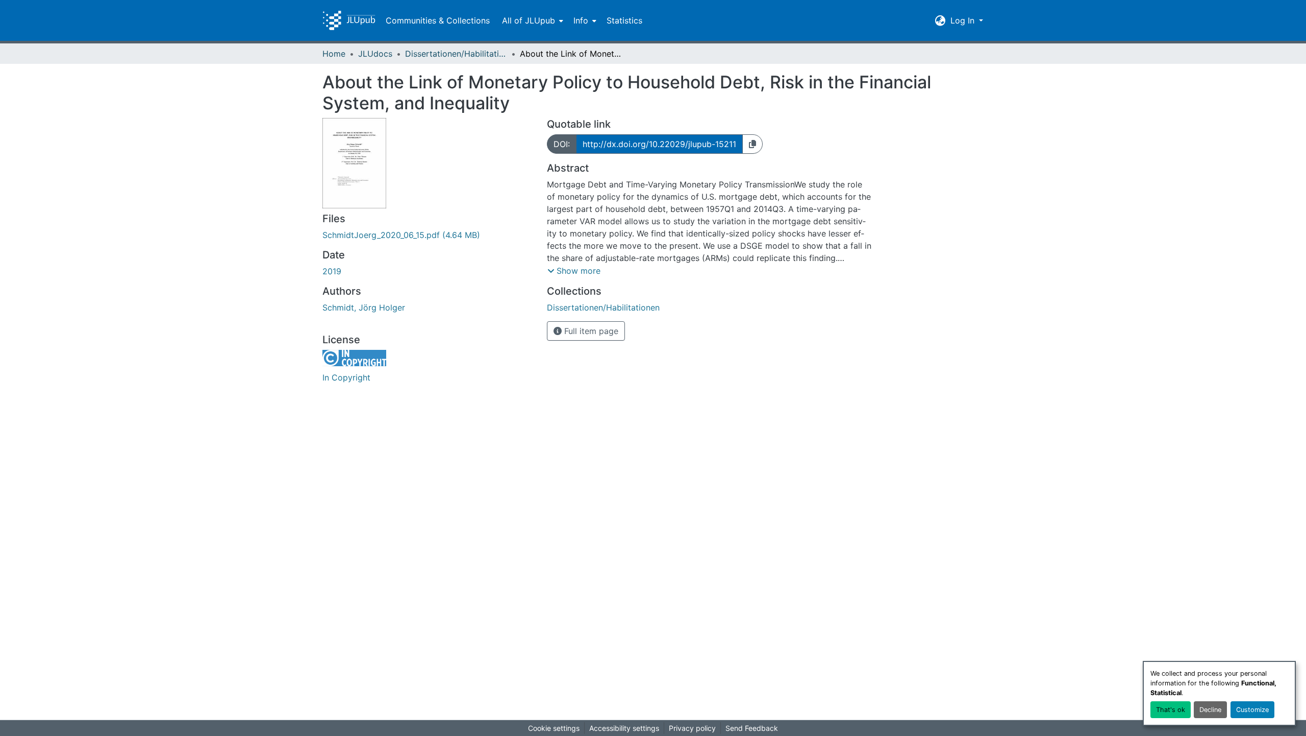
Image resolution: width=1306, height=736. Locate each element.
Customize (1252, 710)
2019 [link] (331, 271)
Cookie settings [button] (554, 728)
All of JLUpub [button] (528, 20)
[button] (348, 20)
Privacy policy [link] (692, 728)
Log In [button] (963, 20)
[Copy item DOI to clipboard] (752, 144)
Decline (1210, 710)
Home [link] (333, 54)
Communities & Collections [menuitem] (438, 20)
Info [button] (580, 20)
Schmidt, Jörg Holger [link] (363, 307)
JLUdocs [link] (375, 54)
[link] (428, 235)
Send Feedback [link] (751, 728)
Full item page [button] (590, 331)
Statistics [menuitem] (624, 20)
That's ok (1170, 710)
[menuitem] (531, 20)
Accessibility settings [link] (624, 728)
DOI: (562, 144)
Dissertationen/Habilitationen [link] (456, 54)
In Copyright (346, 377)
